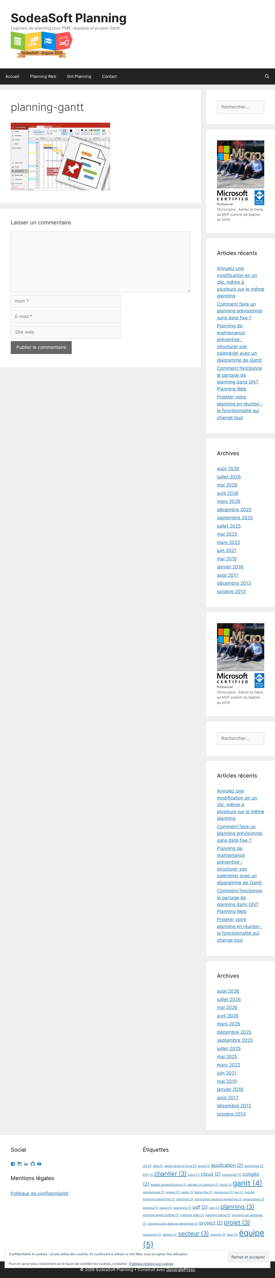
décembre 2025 (234, 509)
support (217, 1234)
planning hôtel (192, 1215)
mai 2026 (227, 485)
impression (223, 1192)
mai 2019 (227, 558)
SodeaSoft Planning (69, 17)
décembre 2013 (234, 583)
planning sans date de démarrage (173, 1223)
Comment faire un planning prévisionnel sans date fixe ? (239, 310)
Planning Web (43, 76)
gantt (247, 1183)
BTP (148, 1175)
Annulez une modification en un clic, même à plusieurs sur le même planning (240, 282)
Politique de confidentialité (39, 1193)
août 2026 (228, 468)
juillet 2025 (229, 526)
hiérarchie (203, 1192)
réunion (169, 1234)
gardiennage (153, 1192)
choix (194, 1175)
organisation (253, 1199)
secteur (193, 1233)
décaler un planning (203, 1184)
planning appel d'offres (161, 1215)
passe (165, 1208)
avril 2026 (227, 493)
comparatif (231, 1175)
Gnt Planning (79, 76)
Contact (109, 76)
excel (225, 1184)
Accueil (12, 76)
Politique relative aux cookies (151, 1264)
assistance (253, 1166)
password (182, 1208)
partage (150, 1208)
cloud (211, 1174)
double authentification (168, 1184)
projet (237, 1222)
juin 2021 (226, 550)
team (232, 1234)
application (227, 1165)
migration (184, 1199)
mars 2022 (228, 542)
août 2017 (227, 575)
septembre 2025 (235, 517)
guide (187, 1192)
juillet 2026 (229, 477)
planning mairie (217, 1215)
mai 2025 (227, 534)
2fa (147, 1166)
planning (237, 1206)
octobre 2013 (231, 591)
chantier (170, 1173)
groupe (173, 1192)
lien (238, 1192)
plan (214, 1208)
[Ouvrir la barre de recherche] (267, 76)
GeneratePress (180, 1269)
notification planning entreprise (218, 1199)
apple (204, 1166)
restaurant (152, 1234)
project (211, 1223)
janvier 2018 (230, 566)
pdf (200, 1207)
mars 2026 (228, 501)
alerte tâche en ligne (180, 1166)
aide (158, 1166)
